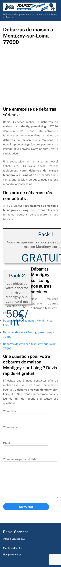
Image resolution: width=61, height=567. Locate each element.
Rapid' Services (12, 539)
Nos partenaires (12, 554)
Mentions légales (12, 548)
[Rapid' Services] (29, 10)
